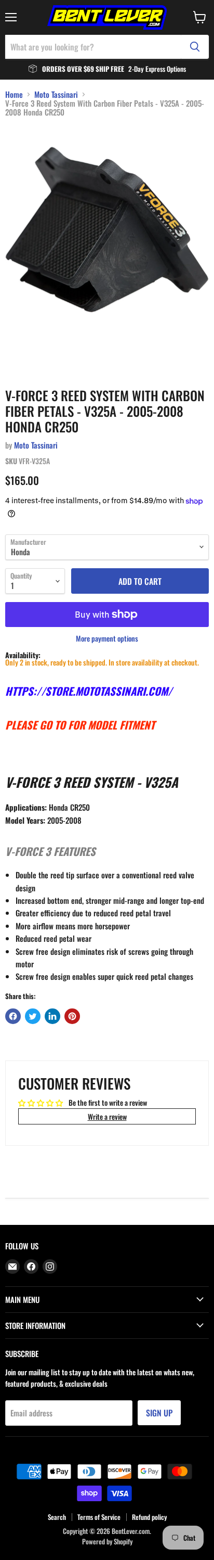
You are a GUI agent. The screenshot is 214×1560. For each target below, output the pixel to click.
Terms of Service (99, 1517)
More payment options (107, 638)
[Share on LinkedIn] (52, 1016)
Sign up (159, 1412)
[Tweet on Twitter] (33, 1016)
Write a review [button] (107, 1116)
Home (14, 94)
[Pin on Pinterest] (72, 1016)
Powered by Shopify (107, 1541)
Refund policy (149, 1517)
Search (57, 1517)
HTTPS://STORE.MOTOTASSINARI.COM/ (88, 691)
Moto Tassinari (56, 94)
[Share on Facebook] (13, 1016)
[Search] (195, 47)
